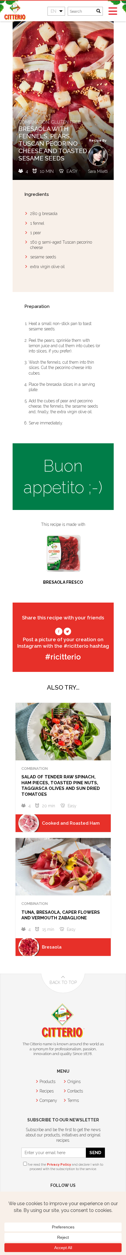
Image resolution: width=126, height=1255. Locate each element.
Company (48, 1100)
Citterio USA (15, 11)
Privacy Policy (59, 1164)
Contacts (75, 1091)
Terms (73, 1100)
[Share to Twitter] (67, 633)
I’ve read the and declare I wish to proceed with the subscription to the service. (65, 1166)
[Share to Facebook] (58, 633)
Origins (74, 1081)
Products (47, 1081)
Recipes (47, 1091)
